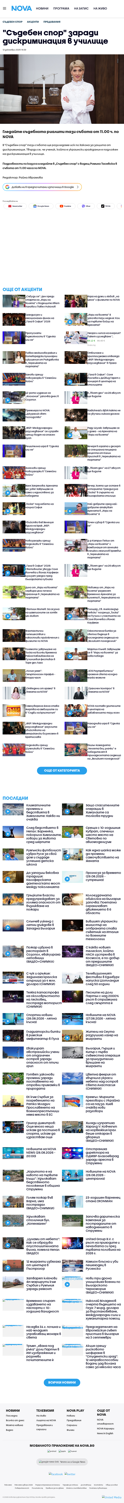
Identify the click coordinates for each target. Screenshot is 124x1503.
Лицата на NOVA (46, 1420)
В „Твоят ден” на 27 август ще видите (103, 469)
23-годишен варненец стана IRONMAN (103, 1199)
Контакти (98, 1485)
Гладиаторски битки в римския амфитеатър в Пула (43, 1035)
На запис (81, 8)
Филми (70, 1430)
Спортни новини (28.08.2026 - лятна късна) (41, 1018)
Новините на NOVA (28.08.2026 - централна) (101, 1175)
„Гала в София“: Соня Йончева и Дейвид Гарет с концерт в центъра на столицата (103, 379)
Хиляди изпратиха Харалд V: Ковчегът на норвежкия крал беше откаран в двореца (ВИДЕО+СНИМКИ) (101, 1131)
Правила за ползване (55, 1488)
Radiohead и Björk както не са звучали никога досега (104, 412)
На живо (100, 8)
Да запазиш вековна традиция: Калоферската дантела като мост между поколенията (43, 880)
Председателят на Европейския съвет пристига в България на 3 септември (102, 1332)
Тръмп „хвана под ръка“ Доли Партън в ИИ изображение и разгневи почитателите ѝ (42, 1353)
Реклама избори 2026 (24, 1485)
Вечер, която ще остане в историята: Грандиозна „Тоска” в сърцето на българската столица (103, 490)
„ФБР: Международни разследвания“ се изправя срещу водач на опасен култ (41, 432)
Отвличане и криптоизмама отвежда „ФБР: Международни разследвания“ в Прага (103, 357)
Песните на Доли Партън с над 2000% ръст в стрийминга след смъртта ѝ (102, 998)
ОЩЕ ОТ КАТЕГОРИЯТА (62, 770)
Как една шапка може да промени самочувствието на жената (103, 855)
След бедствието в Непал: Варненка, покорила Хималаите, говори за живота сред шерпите (44, 835)
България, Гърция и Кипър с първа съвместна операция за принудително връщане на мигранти (103, 1057)
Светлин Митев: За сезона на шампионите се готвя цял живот (42, 612)
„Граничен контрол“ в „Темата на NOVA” (100, 690)
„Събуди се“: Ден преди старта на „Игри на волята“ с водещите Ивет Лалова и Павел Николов (42, 301)
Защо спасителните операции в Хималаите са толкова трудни (102, 810)
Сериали (72, 1425)
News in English (105, 1433)
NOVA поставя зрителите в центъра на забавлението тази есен (104, 709)
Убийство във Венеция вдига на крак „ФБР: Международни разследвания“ (39, 527)
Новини (42, 8)
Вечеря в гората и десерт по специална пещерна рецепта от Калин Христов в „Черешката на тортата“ (104, 453)
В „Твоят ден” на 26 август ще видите (104, 567)
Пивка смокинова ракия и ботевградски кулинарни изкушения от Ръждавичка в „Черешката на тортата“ (42, 359)
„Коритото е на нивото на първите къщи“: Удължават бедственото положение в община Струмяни (43, 1180)
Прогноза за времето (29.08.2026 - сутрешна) (103, 876)
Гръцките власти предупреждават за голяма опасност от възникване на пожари (43, 902)
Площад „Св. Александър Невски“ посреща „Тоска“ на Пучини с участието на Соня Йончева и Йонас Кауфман (103, 616)
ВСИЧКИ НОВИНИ (62, 1382)
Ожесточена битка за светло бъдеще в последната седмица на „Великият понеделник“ (102, 635)
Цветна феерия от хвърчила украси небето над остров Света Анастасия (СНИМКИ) (102, 1081)
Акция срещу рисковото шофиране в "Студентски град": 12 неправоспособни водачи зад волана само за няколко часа (103, 1356)
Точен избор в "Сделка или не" (103, 524)
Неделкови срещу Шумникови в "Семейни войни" (40, 748)
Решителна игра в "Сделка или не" (42, 448)
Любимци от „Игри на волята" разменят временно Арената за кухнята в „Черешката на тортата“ (103, 594)
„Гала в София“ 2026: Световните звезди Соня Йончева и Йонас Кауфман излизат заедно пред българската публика (41, 572)
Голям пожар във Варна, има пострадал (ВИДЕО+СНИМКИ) (40, 1203)
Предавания (74, 1420)
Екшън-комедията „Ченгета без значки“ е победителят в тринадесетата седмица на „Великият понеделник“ (104, 752)
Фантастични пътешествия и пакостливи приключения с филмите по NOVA (42, 635)
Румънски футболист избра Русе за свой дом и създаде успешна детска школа (43, 857)
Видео (9, 1430)
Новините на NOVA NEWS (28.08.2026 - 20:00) (41, 1152)
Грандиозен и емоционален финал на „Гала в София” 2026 (39, 318)
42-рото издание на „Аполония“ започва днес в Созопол (42, 396)
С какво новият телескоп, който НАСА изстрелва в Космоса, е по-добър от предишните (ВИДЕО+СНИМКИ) (102, 956)
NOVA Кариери (105, 1428)
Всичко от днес (15, 1420)
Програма (61, 8)
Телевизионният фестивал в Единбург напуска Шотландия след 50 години (102, 979)
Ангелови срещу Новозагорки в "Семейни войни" (40, 471)
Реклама (8, 1485)
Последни (11, 1415)
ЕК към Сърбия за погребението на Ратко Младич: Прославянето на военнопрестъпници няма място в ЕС (42, 1105)
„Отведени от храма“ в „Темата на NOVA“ (40, 690)
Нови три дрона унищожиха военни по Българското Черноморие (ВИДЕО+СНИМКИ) (103, 1285)
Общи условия (112, 1485)
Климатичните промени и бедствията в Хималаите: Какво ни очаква (43, 812)
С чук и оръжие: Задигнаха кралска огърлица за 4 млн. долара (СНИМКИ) (41, 979)
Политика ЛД (37, 1488)
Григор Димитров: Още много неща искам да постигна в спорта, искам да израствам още (43, 1130)
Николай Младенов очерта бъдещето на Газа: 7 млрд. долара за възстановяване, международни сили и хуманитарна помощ (103, 1309)
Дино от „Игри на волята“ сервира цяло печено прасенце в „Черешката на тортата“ (42, 592)
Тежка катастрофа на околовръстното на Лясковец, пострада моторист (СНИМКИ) (44, 999)
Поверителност (22, 1488)
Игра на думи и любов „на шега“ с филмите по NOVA (103, 298)
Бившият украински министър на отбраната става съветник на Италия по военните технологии (102, 930)
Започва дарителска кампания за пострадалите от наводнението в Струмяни (103, 1223)
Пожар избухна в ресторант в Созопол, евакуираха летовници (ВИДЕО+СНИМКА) (43, 954)
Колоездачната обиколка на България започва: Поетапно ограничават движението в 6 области (103, 904)
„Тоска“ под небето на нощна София (39, 505)
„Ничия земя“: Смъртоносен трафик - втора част (40, 674)
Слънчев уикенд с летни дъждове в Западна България (40, 925)
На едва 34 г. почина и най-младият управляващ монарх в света (43, 1332)
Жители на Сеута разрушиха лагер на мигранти (102, 1035)
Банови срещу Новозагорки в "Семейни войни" (40, 378)
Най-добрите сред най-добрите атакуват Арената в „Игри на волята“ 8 (102, 508)
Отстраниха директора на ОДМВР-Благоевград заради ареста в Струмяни (102, 1156)
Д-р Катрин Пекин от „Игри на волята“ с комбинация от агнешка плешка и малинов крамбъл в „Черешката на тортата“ (104, 549)
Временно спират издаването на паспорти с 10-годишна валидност (42, 1306)
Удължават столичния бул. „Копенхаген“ (38, 1220)
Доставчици (86, 1485)
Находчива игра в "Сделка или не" (103, 725)
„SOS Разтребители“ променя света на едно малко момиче (102, 674)
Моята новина (14, 1425)
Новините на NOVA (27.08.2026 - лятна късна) (101, 1018)
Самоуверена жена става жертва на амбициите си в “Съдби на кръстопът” (42, 709)
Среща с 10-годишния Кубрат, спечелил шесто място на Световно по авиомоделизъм (103, 835)
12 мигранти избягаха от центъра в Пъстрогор (43, 1265)
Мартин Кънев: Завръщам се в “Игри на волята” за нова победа (103, 652)
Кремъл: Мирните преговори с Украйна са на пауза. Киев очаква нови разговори (103, 1104)
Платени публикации (98, 1488)
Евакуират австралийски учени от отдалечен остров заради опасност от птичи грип (42, 1057)
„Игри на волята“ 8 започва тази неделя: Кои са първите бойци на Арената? (103, 319)
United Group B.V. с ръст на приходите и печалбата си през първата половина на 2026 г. (103, 1246)
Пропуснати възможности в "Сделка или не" (40, 336)
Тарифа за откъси (70, 1485)
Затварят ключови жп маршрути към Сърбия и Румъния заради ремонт (41, 1283)
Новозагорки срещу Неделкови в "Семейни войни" (39, 544)
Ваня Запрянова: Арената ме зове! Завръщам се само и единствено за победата (41, 490)
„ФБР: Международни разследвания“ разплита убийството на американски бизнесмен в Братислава (41, 730)
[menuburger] (5, 8)
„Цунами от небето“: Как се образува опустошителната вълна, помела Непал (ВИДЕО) (43, 1246)
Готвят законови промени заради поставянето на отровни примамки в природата (43, 1081)
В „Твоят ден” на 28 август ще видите (104, 394)
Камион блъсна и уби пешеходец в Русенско (102, 1265)
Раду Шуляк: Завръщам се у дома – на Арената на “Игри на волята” (103, 431)
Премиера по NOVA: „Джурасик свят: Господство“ (37, 414)
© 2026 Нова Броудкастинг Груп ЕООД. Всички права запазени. (29, 1497)
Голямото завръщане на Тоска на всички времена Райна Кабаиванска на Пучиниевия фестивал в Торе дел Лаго (41, 656)
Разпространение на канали (47, 1485)
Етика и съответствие (76, 1488)
